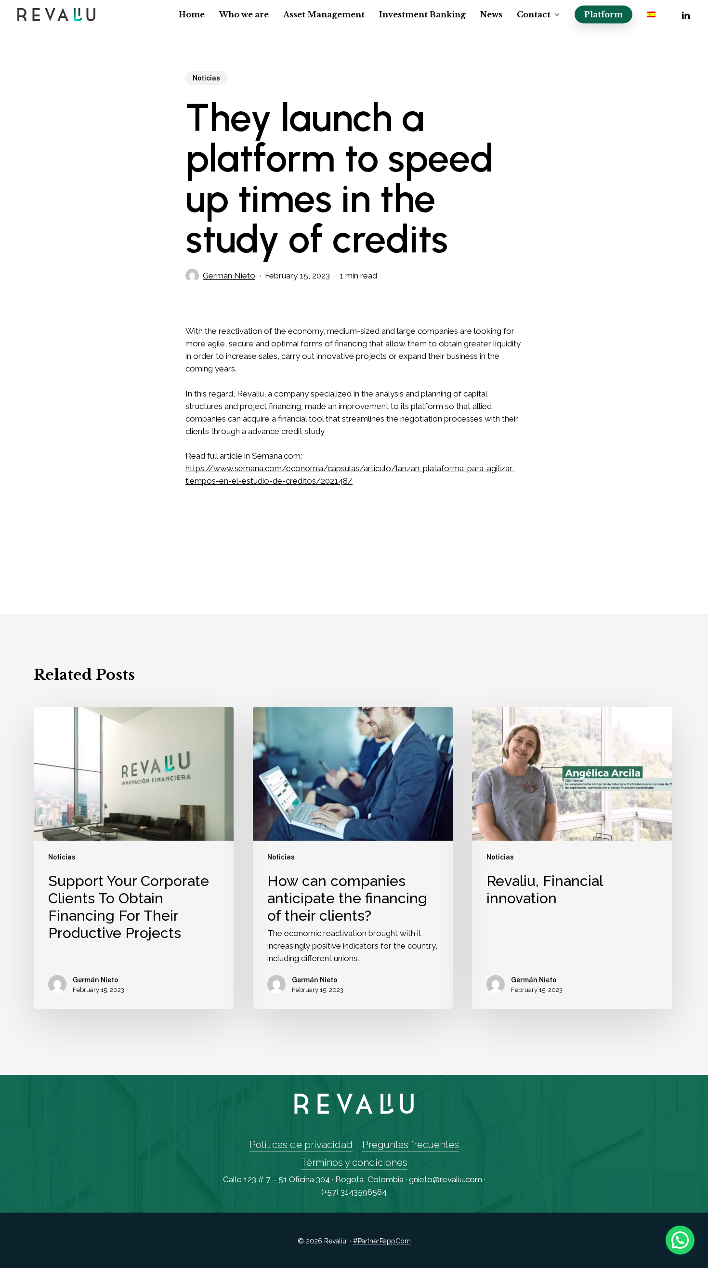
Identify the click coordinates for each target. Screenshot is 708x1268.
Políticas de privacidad (301, 1144)
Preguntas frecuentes (410, 1144)
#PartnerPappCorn (382, 1241)
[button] (680, 1240)
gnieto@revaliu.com (445, 1179)
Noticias (206, 78)
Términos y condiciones (354, 1162)
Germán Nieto (229, 275)
